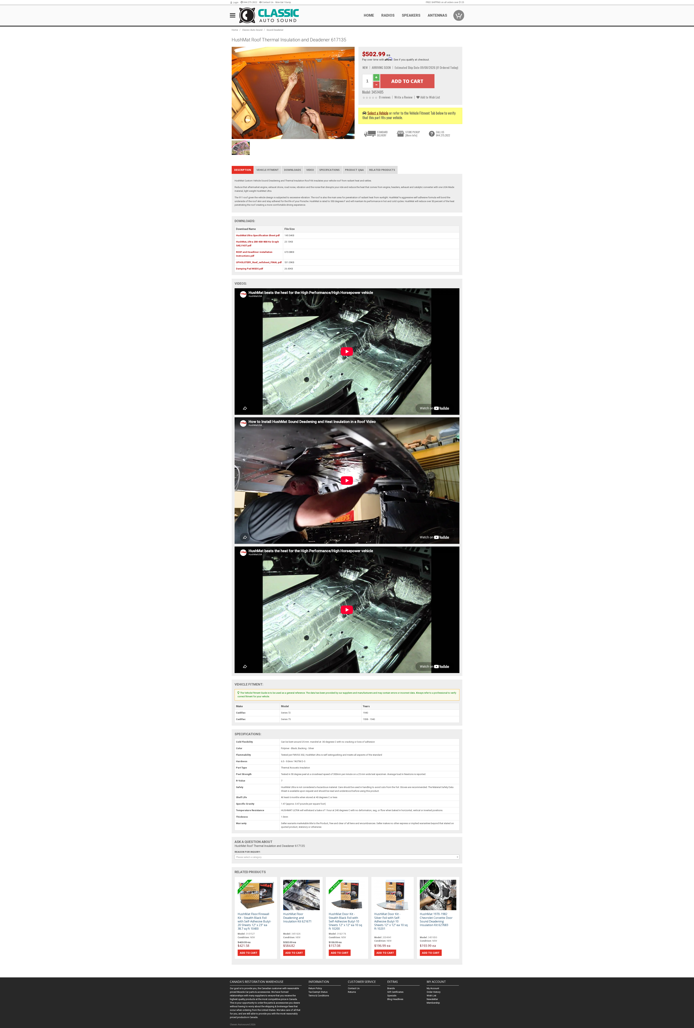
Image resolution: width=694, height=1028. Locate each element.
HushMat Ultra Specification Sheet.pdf (258, 235)
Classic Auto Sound (252, 30)
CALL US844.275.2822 (443, 133)
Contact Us (267, 2)
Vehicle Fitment (267, 170)
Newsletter (432, 999)
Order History (433, 992)
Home (369, 15)
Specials (391, 995)
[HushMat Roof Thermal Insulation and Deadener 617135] (293, 92)
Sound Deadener (275, 30)
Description (242, 170)
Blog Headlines (395, 999)
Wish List (431, 995)
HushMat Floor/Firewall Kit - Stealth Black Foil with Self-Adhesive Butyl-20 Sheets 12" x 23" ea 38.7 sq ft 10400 (254, 921)
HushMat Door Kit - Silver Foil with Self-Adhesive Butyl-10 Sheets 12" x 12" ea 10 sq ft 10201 (391, 921)
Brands (391, 988)
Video (310, 170)
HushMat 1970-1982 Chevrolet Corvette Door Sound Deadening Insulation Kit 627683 (436, 919)
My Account (433, 988)
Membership (433, 1002)
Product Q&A (354, 170)
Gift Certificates (395, 992)
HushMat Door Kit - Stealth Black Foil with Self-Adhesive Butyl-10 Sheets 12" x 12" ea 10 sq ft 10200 (345, 921)
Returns (352, 992)
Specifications (329, 170)
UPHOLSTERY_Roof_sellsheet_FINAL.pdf (259, 262)
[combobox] (347, 857)
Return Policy (315, 988)
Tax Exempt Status (318, 992)
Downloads (292, 170)
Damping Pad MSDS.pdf (249, 268)
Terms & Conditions (319, 995)
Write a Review (403, 97)
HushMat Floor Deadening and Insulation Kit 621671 (297, 917)
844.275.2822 (250, 2)
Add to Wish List (430, 97)
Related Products (382, 170)
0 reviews (384, 97)
